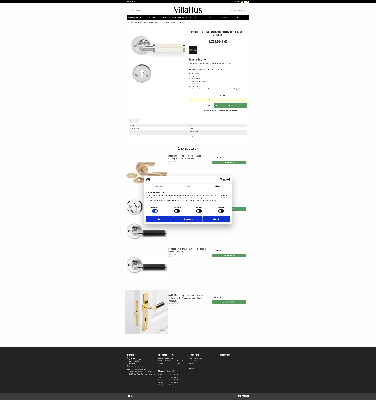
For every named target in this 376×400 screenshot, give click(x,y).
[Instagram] (131, 396)
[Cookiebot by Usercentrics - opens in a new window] (221, 179)
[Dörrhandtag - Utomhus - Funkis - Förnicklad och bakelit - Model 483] (146, 265)
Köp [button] (231, 106)
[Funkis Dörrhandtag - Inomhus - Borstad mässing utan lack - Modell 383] (146, 172)
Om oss (191, 366)
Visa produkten (229, 162)
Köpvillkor (192, 363)
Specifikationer (134, 121)
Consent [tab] (159, 186)
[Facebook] (129, 396)
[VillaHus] (188, 10)
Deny (160, 219)
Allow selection (188, 219)
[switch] (177, 211)
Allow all (216, 219)
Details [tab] (188, 186)
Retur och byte (193, 361)
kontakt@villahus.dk (140, 369)
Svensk (237, 1)
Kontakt (191, 368)
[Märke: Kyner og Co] (194, 51)
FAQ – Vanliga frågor (195, 358)
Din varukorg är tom (238, 10)
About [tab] (217, 186)
